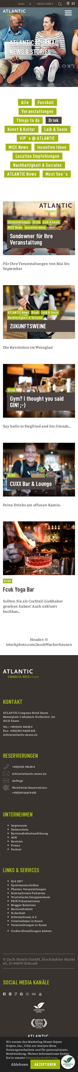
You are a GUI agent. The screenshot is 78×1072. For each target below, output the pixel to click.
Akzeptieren (45, 1064)
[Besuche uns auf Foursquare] (16, 994)
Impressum (19, 825)
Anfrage (17, 781)
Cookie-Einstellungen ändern (31, 931)
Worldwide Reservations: (29, 788)
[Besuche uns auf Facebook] (5, 994)
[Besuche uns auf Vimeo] (21, 994)
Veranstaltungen (37, 111)
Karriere (17, 841)
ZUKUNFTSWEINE (28, 326)
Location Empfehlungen (37, 156)
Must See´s (57, 174)
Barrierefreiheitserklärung (29, 833)
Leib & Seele (55, 129)
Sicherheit (18, 913)
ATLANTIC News (22, 174)
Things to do (28, 120)
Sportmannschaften (25, 885)
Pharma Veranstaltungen (28, 889)
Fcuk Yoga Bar (18, 589)
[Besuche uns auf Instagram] (27, 994)
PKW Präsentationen (25, 901)
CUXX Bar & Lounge (31, 484)
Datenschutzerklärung (41, 1058)
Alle (25, 102)
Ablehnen (19, 1064)
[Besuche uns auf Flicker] (10, 994)
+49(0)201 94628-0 (23, 767)
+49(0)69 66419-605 (24, 793)
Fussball (46, 102)
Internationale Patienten (28, 893)
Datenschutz (19, 829)
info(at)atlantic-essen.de (20, 735)
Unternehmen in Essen (27, 921)
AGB (14, 837)
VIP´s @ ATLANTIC (37, 138)
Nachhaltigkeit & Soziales (37, 165)
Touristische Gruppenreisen (31, 897)
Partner (16, 849)
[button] (68, 1062)
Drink (54, 120)
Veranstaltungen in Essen (29, 925)
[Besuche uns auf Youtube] (40, 994)
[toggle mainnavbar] (68, 13)
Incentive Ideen (51, 147)
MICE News (19, 147)
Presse (15, 845)
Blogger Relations (23, 905)
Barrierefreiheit (22, 909)
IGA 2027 (17, 881)
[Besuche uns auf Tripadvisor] (34, 994)
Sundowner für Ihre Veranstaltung (31, 239)
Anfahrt (21, 3)
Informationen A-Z (24, 917)
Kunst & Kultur (21, 129)
